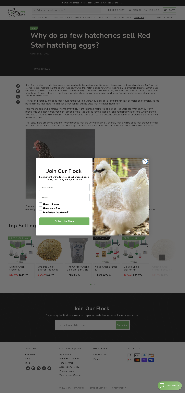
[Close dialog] (145, 161)
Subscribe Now (64, 221)
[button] (170, 385)
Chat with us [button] (173, 385)
